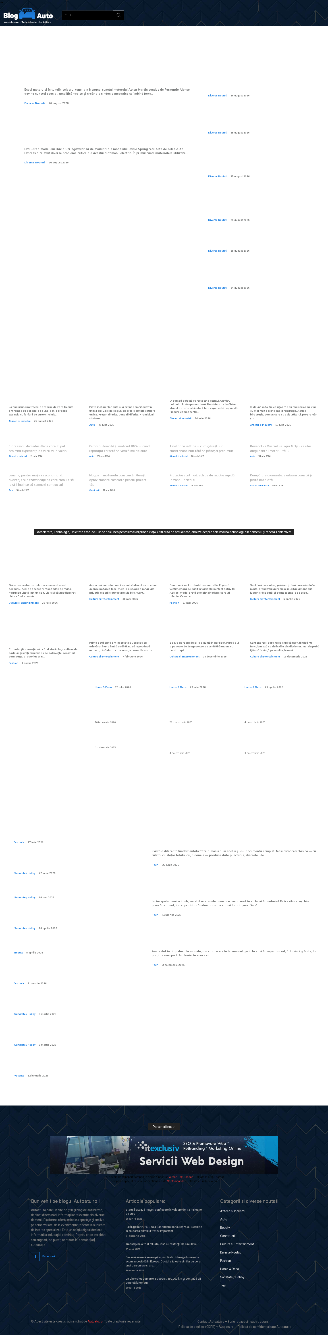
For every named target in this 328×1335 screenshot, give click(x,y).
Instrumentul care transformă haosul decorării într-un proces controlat (42, 571)
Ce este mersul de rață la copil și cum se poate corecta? (65, 1004)
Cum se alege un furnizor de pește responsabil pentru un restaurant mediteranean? (198, 710)
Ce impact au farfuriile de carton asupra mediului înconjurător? (37, 393)
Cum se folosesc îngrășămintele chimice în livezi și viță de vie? (271, 741)
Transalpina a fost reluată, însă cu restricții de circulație (161, 1244)
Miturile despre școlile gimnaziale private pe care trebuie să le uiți (118, 571)
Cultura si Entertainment (24, 602)
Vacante (19, 842)
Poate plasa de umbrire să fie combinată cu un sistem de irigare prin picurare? (275, 710)
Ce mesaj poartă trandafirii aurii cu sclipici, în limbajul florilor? (280, 571)
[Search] (118, 15)
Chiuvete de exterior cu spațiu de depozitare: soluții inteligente (125, 710)
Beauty (18, 952)
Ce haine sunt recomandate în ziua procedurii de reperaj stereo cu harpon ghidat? (67, 918)
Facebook (49, 1256)
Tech (155, 864)
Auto (92, 424)
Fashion (174, 602)
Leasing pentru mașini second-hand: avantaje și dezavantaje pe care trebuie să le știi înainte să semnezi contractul (41, 480)
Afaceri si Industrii (20, 421)
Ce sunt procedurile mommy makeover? (58, 945)
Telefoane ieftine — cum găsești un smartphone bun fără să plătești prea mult (202, 448)
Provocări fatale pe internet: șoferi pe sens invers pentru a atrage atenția (255, 240)
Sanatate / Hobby (24, 873)
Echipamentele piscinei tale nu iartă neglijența (203, 389)
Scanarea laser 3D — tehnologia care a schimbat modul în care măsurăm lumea (234, 835)
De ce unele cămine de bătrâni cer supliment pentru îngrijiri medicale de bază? (71, 1034)
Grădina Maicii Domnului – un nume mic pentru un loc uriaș (282, 631)
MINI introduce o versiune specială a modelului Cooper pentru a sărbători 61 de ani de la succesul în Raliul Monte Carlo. (259, 82)
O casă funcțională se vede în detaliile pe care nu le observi (125, 671)
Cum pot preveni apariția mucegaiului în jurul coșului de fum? (201, 741)
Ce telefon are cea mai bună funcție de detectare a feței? (218, 935)
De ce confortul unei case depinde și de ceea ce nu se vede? (201, 671)
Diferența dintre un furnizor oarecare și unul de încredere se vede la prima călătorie (123, 393)
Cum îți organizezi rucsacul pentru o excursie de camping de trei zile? (66, 973)
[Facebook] (35, 1256)
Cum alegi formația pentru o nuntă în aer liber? (201, 631)
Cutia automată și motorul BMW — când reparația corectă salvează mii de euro (119, 448)
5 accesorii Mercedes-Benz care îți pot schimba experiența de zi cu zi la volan (37, 448)
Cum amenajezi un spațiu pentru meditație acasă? (275, 671)
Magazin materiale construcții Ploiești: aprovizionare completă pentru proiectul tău (119, 480)
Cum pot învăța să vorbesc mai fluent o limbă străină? (123, 631)
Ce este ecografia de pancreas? (48, 890)
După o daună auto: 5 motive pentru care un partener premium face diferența (282, 393)
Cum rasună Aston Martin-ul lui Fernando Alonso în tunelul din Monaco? (94, 73)
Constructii (94, 490)
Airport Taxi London (181, 1177)
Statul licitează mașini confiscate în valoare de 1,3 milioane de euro (164, 1212)
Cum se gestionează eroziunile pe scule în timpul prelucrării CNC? (235, 885)
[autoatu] (28, 15)
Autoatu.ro (95, 1321)
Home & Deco (103, 687)
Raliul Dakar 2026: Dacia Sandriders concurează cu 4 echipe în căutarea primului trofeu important (164, 1229)
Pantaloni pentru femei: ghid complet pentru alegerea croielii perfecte (201, 571)
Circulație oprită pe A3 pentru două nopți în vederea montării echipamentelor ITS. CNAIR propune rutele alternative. (257, 274)
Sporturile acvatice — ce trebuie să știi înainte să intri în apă (67, 863)
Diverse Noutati (34, 103)
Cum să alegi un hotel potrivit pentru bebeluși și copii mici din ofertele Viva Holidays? (67, 1065)
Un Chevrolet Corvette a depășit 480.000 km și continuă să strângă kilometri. (163, 1281)
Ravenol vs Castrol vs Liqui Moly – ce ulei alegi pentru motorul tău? (280, 448)
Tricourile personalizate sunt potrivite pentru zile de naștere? (40, 635)
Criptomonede (176, 1181)
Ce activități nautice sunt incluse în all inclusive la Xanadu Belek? (68, 832)
